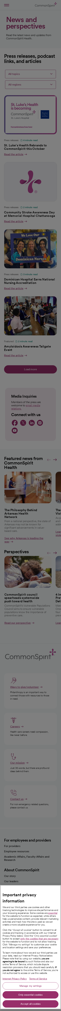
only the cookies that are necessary (39, 938)
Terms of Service (38, 978)
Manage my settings (30, 985)
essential (52, 913)
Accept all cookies (31, 1003)
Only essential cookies (30, 994)
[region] (30, 947)
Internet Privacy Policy (15, 978)
